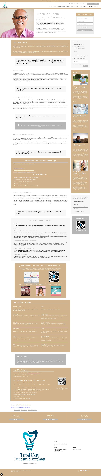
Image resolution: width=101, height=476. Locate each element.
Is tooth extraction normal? (19, 168)
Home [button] (51, 6)
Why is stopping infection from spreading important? (24, 163)
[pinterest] (84, 471)
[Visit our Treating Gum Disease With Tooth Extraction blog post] (80, 113)
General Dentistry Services (79, 44)
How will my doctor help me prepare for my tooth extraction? (26, 177)
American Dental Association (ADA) (31, 46)
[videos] (86, 471)
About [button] (55, 6)
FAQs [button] (81, 6)
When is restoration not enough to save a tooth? (23, 165)
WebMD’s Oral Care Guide (22, 376)
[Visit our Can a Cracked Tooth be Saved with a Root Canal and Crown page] (41, 295)
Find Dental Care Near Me (78, 211)
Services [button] (68, 6)
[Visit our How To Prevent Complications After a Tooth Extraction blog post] (80, 170)
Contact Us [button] (96, 6)
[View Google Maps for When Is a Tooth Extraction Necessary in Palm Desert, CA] (31, 283)
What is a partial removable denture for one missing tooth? (26, 185)
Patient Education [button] (74, 6)
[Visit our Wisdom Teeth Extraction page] (25, 295)
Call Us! (94, 3)
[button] (1, 474)
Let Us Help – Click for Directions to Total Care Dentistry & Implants (31, 284)
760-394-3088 (59, 361)
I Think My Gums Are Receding (79, 48)
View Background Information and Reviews (27, 394)
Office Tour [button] (85, 6)
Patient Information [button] (61, 6)
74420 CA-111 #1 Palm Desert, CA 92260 (78, 3)
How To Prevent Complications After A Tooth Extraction (79, 173)
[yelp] (89, 471)
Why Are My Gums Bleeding (79, 206)
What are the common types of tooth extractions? (24, 170)
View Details (22, 396)
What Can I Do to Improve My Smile (80, 56)
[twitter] (81, 471)
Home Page (36, 374)
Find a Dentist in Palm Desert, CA (80, 58)
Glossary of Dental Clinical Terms (33, 372)
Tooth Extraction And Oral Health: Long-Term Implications (80, 87)
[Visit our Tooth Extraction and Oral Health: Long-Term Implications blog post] (80, 84)
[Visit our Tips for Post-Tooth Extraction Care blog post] (80, 142)
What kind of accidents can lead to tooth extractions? (25, 172)
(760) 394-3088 (57, 31)
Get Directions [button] (16, 419)
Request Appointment (50, 419)
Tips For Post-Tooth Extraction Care (79, 145)
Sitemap (17, 471)
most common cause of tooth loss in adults (55, 73)
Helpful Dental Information (79, 46)
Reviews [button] (90, 6)
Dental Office (76, 208)
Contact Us (84, 419)
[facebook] (78, 471)
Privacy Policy (13, 471)
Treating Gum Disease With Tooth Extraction (79, 116)
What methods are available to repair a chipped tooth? (25, 179)
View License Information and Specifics (29, 392)
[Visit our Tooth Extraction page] (56, 295)
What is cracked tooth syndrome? (21, 183)
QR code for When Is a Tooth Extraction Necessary (20, 407)
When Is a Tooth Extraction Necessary (24, 404)
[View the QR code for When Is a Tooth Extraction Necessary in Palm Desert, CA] (54, 281)
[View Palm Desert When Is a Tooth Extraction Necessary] (17, 37)
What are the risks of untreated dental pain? (23, 181)
